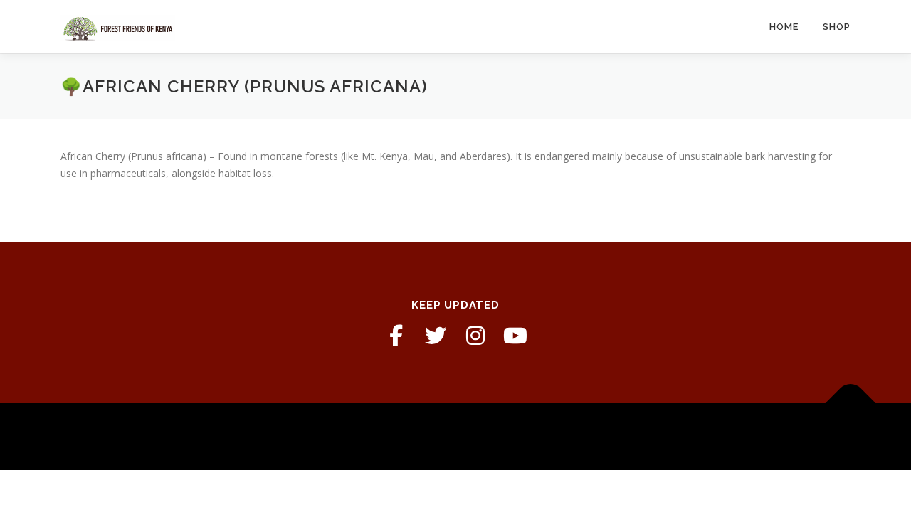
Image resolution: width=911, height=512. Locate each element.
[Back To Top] (851, 403)
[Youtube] (515, 335)
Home (784, 26)
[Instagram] (475, 335)
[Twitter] (435, 335)
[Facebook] (395, 335)
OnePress (479, 436)
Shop (837, 26)
